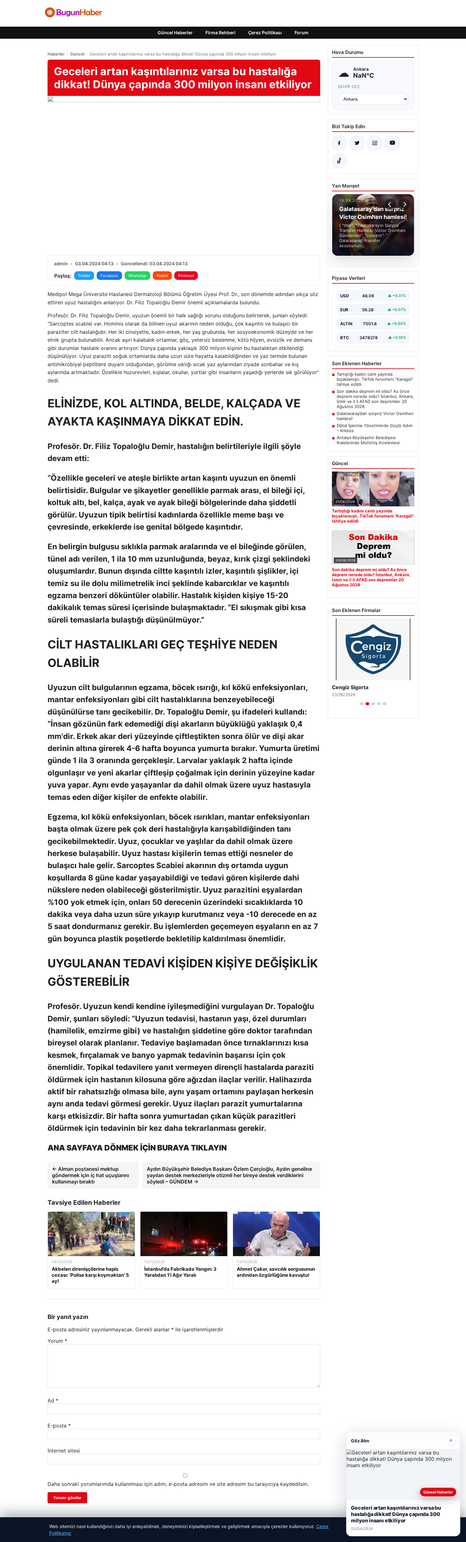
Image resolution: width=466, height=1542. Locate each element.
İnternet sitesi (64, 1450)
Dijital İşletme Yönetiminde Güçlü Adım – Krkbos (374, 428)
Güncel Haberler (175, 32)
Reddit (162, 275)
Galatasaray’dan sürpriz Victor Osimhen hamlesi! (375, 416)
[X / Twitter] (357, 143)
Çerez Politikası (265, 32)
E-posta (59, 1425)
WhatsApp (137, 275)
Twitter (84, 275)
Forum (301, 32)
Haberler (56, 53)
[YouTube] (392, 143)
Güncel (77, 53)
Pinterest (186, 275)
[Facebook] (339, 143)
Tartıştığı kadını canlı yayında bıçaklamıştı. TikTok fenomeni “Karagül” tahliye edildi (375, 379)
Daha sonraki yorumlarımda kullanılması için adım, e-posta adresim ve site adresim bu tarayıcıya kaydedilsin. (178, 1484)
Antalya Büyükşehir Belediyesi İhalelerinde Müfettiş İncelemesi (368, 440)
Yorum (57, 1341)
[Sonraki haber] (403, 204)
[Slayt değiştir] (362, 703)
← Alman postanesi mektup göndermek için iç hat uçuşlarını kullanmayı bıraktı (90, 1175)
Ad (53, 1400)
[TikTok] (339, 161)
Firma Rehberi (220, 32)
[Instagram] (374, 143)
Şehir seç (349, 86)
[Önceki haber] (390, 204)
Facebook (109, 275)
